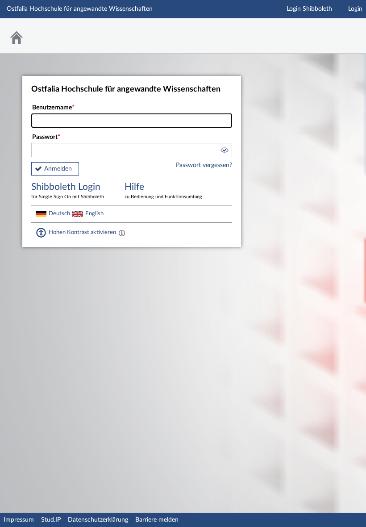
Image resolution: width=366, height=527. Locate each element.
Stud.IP (51, 520)
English (94, 213)
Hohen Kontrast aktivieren (82, 232)
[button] (224, 151)
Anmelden (58, 169)
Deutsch (59, 213)
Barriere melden (157, 520)
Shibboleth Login (67, 190)
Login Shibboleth (309, 9)
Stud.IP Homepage (332, 30)
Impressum (19, 520)
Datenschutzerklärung (98, 520)
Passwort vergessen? (204, 165)
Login (355, 9)
